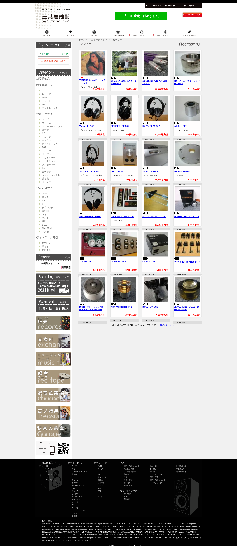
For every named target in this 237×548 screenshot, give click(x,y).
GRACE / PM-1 (149, 262)
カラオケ (46, 171)
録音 (125, 477)
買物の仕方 (180, 469)
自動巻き (46, 250)
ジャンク (46, 182)
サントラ (46, 218)
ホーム (81, 39)
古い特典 (127, 483)
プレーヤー (47, 150)
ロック (45, 197)
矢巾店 (152, 472)
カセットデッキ (50, 144)
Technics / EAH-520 (89, 171)
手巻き (45, 246)
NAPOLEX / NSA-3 (151, 126)
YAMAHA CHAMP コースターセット (92, 81)
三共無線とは (181, 466)
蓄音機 (45, 178)
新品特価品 (43, 78)
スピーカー (47, 123)
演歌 (44, 221)
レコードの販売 (130, 472)
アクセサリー (49, 164)
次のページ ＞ (167, 325)
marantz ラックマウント (154, 216)
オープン (46, 154)
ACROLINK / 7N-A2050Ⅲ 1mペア (154, 82)
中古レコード (44, 187)
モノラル (46, 140)
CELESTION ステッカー (122, 216)
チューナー (47, 137)
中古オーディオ (46, 113)
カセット (46, 101)
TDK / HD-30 (85, 262)
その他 (45, 231)
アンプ (45, 119)
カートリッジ (49, 161)
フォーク (46, 214)
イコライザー (49, 157)
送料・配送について (131, 466)
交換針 (126, 474)
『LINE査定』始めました (141, 16)
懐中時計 (46, 243)
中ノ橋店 (153, 469)
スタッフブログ (156, 483)
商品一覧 (153, 466)
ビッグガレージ (156, 474)
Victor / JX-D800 (150, 171)
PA (43, 168)
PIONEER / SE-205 (120, 126)
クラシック (47, 207)
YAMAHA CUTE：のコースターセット (124, 82)
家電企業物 (128, 480)
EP (43, 200)
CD (43, 90)
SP (43, 204)
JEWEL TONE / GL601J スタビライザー (186, 308)
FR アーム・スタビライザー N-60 (187, 82)
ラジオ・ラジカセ (51, 175)
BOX (44, 225)
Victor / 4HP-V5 (86, 126)
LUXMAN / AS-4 (118, 262)
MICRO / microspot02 (121, 307)
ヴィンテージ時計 (47, 237)
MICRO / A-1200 (182, 171)
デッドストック (50, 108)
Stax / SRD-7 (117, 171)
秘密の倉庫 (128, 485)
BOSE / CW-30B (150, 307)
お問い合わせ (181, 472)
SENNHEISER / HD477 (90, 216)
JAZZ (45, 193)
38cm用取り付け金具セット (187, 262)
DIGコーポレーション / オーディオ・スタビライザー (92, 308)
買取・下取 (154, 477)
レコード (46, 94)
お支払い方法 (129, 469)
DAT (44, 147)
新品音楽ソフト (46, 84)
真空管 (45, 130)
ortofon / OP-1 (181, 126)
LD (43, 104)
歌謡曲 (45, 211)
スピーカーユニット (52, 126)
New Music (47, 228)
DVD (44, 97)
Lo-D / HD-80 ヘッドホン (186, 216)
